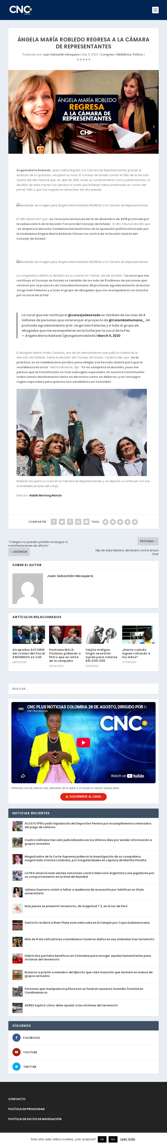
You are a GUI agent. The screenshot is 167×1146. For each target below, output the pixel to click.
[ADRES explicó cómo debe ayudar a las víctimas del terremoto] (17, 1008)
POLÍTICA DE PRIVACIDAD (26, 1109)
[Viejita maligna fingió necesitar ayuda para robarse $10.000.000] (102, 635)
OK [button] (102, 1139)
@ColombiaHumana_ (127, 320)
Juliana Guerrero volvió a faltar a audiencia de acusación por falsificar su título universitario (84, 891)
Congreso (107, 54)
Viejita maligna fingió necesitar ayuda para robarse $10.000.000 (102, 655)
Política (138, 54)
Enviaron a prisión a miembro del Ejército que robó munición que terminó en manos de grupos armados (89, 974)
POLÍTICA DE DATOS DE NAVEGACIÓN (35, 1119)
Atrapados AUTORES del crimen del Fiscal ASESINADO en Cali (28, 653)
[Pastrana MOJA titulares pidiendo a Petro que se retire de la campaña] (65, 635)
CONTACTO (16, 1099)
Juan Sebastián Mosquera (61, 54)
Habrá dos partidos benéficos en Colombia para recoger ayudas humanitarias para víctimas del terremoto (88, 957)
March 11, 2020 (109, 336)
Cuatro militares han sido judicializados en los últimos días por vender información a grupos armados (88, 842)
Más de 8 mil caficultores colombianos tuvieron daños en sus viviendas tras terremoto (89, 939)
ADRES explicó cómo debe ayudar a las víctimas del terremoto (71, 1005)
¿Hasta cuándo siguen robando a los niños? (136, 653)
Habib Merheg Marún (45, 495)
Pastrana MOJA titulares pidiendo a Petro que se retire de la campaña (65, 655)
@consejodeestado (84, 315)
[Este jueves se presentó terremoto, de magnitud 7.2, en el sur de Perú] (17, 909)
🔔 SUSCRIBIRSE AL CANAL (83, 796)
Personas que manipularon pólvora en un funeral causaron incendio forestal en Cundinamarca (84, 991)
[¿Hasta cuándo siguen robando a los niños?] (138, 635)
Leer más (127, 1139)
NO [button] (113, 1139)
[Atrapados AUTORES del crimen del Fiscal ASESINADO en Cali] (28, 635)
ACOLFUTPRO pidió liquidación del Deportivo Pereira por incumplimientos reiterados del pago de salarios (88, 825)
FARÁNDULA (123, 54)
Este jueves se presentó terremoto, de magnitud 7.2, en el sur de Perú (76, 906)
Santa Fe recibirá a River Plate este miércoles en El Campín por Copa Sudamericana (87, 923)
